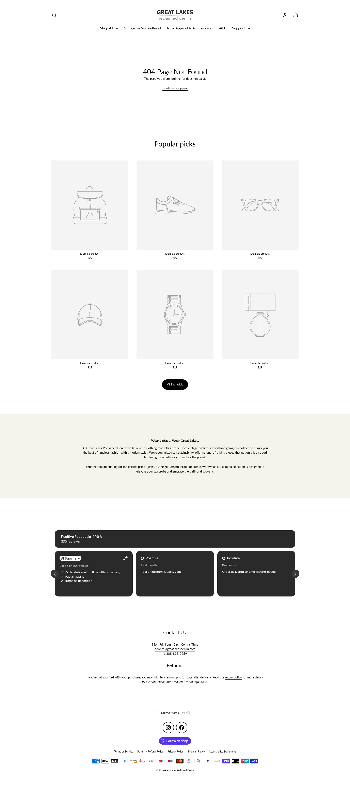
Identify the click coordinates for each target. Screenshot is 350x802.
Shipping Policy (196, 751)
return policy (233, 677)
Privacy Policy (176, 751)
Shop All (107, 28)
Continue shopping (175, 88)
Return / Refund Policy (150, 751)
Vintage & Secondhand (142, 28)
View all (175, 384)
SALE (222, 28)
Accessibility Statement (222, 751)
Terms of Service (123, 751)
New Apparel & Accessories (189, 28)
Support (239, 28)
